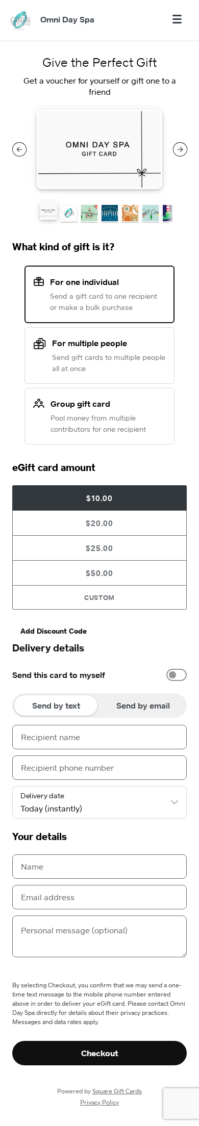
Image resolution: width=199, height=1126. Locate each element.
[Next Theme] (180, 149)
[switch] (176, 675)
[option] (99, 675)
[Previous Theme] (19, 149)
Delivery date (42, 795)
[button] (48, 211)
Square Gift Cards (117, 1091)
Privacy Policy (99, 1102)
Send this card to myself (58, 675)
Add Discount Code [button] (53, 630)
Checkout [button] (99, 1053)
